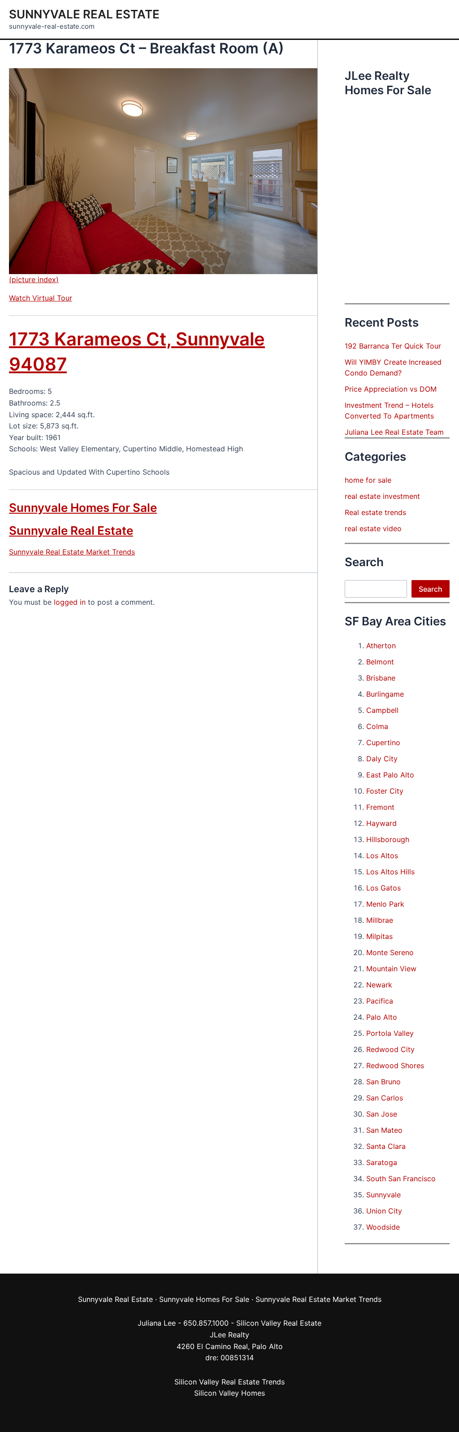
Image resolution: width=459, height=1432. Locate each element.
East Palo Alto (390, 774)
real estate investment (382, 496)
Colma (377, 726)
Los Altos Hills (390, 871)
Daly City (382, 758)
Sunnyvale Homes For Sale (83, 508)
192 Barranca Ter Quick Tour (393, 345)
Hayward (381, 823)
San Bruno (383, 1081)
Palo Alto (381, 1017)
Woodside (383, 1226)
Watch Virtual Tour (40, 297)
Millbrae (379, 920)
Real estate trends (375, 512)
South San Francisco (401, 1178)
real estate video (373, 528)
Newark (379, 984)
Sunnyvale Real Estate (84, 14)
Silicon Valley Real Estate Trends (229, 1381)
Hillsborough (387, 839)
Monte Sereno (390, 952)
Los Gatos (383, 887)
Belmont (380, 661)
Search (430, 589)
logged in (70, 602)
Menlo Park (385, 903)
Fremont (380, 807)
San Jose (381, 1113)
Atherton (381, 645)
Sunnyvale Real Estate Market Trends (72, 551)
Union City (384, 1210)
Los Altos (382, 855)
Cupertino (383, 742)
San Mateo (384, 1130)
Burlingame (385, 694)
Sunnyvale (383, 1194)
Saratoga (381, 1162)
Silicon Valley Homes (229, 1392)
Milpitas (379, 936)
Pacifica (379, 1000)
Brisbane (380, 677)
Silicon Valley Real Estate (278, 1322)
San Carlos (384, 1097)
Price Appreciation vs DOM (391, 388)
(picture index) (34, 279)
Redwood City (390, 1049)
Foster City (384, 790)
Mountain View (391, 968)
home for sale (368, 480)
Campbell (382, 710)
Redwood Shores (395, 1065)
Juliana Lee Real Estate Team (394, 432)
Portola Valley (390, 1033)
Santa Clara (386, 1146)
